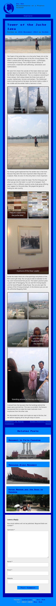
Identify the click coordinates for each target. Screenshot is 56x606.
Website (10, 578)
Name (10, 561)
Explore (28, 16)
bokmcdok (27, 599)
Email (9, 570)
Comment (11, 530)
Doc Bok (20, 3)
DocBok (45, 32)
